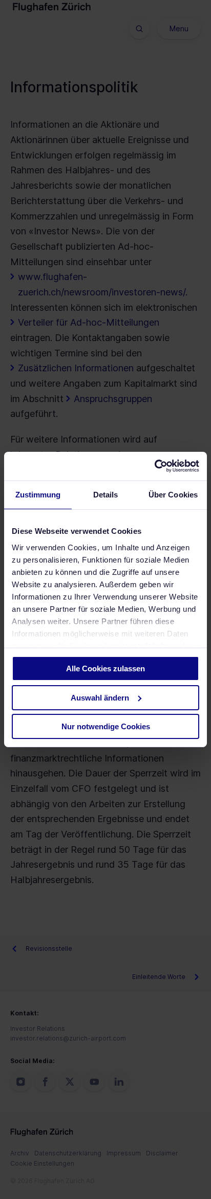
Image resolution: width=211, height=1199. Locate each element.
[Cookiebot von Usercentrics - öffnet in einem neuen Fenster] (154, 466)
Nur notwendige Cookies (105, 726)
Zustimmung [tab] (38, 494)
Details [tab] (105, 494)
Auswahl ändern (100, 697)
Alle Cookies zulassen (105, 668)
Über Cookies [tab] (173, 494)
